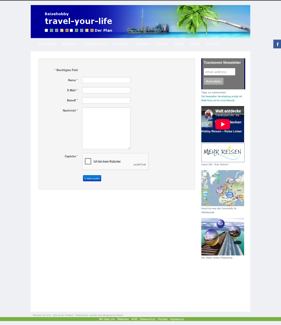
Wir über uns (107, 319)
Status (179, 44)
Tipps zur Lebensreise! (213, 92)
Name (73, 80)
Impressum (177, 319)
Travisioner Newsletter (222, 62)
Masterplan (47, 44)
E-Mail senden (92, 178)
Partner (162, 44)
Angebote (143, 44)
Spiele (195, 44)
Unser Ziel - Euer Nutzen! (215, 164)
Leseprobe (121, 44)
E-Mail (72, 90)
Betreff (72, 100)
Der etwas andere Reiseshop (216, 257)
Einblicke (70, 44)
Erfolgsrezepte (95, 44)
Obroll (119, 315)
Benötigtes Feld (66, 70)
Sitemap (213, 44)
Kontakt (163, 319)
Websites (123, 319)
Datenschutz (148, 319)
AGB (134, 319)
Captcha (71, 156)
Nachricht (70, 110)
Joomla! (93, 315)
